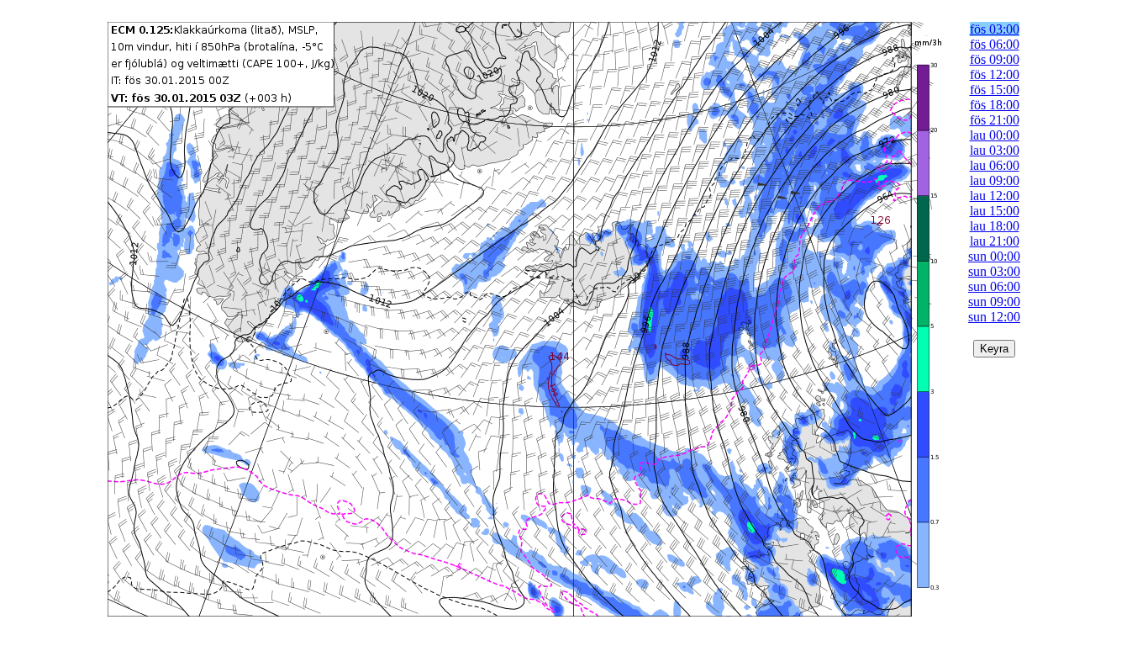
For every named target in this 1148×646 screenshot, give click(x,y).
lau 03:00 (994, 150)
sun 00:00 (994, 256)
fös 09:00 (994, 59)
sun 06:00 (994, 286)
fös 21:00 (994, 120)
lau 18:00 (994, 226)
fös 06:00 (994, 44)
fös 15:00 (994, 89)
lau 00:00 (994, 135)
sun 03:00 (994, 271)
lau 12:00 (994, 195)
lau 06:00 (994, 165)
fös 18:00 (994, 105)
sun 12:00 (994, 317)
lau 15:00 (994, 211)
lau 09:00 (994, 180)
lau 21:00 (994, 241)
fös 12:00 (994, 74)
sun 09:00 (994, 301)
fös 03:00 (994, 29)
